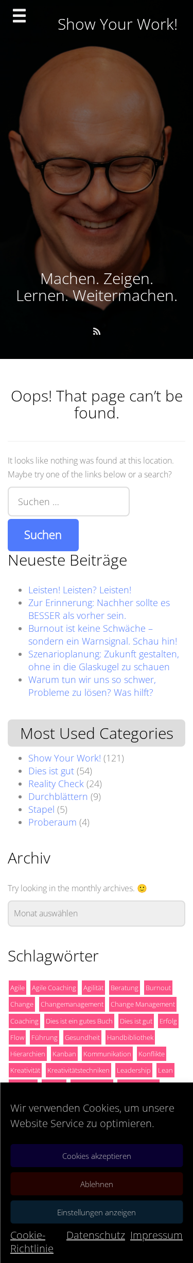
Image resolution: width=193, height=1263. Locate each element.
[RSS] (97, 331)
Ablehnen (96, 1184)
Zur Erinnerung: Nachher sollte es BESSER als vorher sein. (99, 609)
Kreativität (25, 1070)
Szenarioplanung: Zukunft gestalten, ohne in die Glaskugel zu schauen (103, 660)
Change (21, 1004)
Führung (44, 1037)
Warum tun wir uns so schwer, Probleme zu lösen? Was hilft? (92, 685)
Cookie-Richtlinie (32, 1241)
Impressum (156, 1235)
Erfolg (168, 1021)
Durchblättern (58, 796)
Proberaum (52, 822)
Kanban (64, 1053)
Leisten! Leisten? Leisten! (79, 590)
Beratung (124, 987)
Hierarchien (27, 1053)
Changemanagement (72, 1004)
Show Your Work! (64, 758)
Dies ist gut (51, 771)
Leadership (134, 1070)
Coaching (24, 1021)
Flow (17, 1037)
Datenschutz (95, 1235)
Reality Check (56, 783)
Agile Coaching (54, 987)
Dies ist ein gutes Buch (79, 1021)
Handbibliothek (130, 1037)
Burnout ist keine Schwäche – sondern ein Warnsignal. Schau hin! (102, 634)
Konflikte (151, 1053)
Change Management (143, 1004)
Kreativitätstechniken (78, 1070)
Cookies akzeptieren (96, 1156)
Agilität (93, 987)
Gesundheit (82, 1037)
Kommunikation (107, 1053)
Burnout (158, 987)
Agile (17, 987)
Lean (165, 1070)
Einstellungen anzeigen (96, 1212)
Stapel (41, 809)
